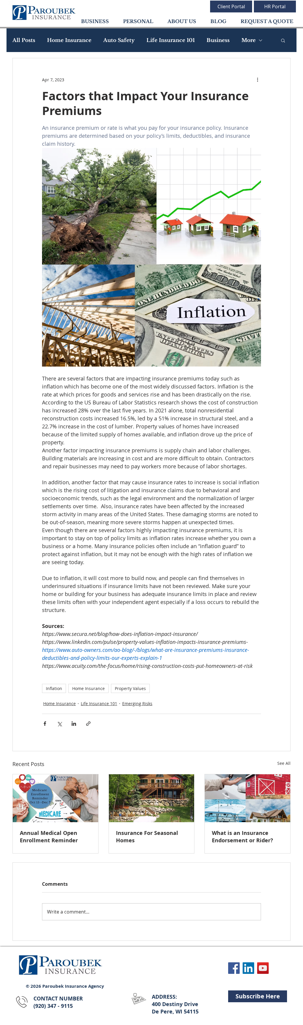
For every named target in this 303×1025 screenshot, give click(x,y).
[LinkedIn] (248, 968)
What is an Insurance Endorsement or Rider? (242, 836)
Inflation (54, 688)
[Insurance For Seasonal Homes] (151, 798)
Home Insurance (69, 40)
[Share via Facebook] (45, 723)
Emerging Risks (137, 703)
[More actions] (257, 79)
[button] (283, 40)
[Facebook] (234, 968)
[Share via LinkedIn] (74, 723)
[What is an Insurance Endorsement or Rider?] (247, 798)
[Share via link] (88, 723)
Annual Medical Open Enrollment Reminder (49, 836)
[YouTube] (263, 968)
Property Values (130, 688)
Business (218, 40)
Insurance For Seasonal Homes (147, 836)
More (248, 40)
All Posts (23, 40)
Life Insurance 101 (170, 40)
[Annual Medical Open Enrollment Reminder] (55, 798)
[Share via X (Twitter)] (59, 723)
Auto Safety (119, 40)
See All (284, 763)
